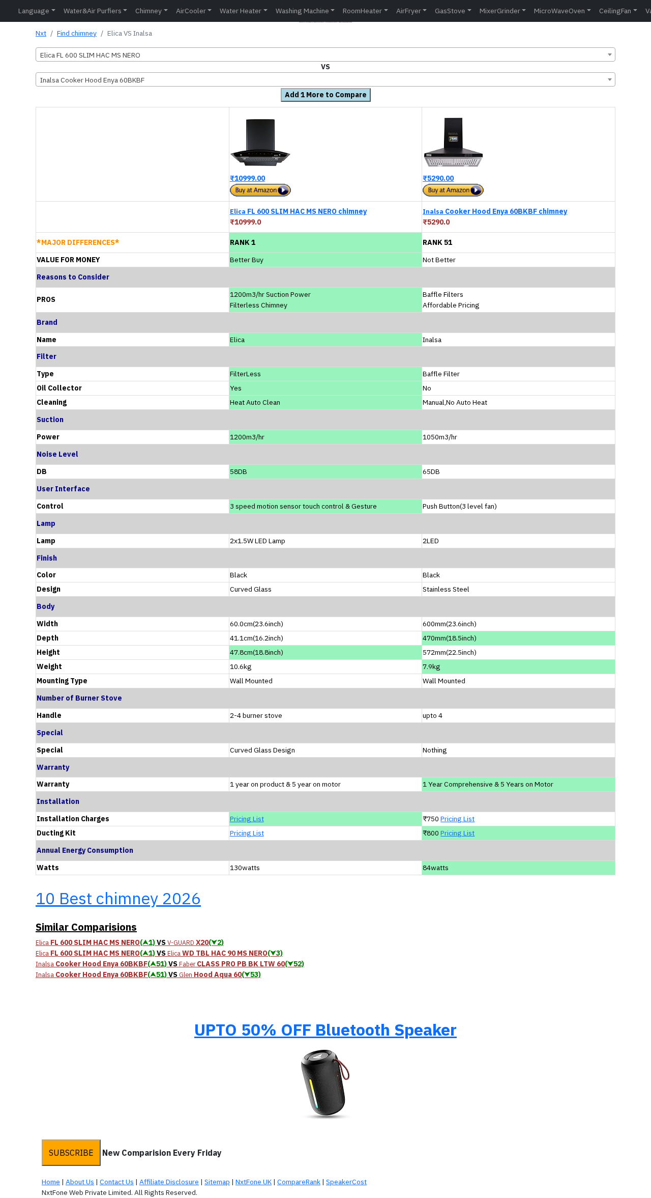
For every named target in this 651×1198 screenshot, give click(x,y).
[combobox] (325, 54)
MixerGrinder (500, 10)
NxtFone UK (253, 1181)
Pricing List (247, 818)
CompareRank (298, 1181)
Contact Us (117, 1181)
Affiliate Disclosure (169, 1181)
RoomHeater (362, 10)
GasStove (450, 10)
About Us (80, 1181)
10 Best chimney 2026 (118, 898)
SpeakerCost (346, 1181)
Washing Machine (302, 10)
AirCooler (191, 10)
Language (33, 10)
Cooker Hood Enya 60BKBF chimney (495, 211)
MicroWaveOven (559, 10)
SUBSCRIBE (71, 1153)
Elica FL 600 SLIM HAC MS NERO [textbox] (90, 55)
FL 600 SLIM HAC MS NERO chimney (298, 211)
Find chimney (77, 33)
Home (51, 1181)
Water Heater (240, 10)
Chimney (148, 10)
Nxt (41, 33)
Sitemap (217, 1181)
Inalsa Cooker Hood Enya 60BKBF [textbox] (92, 80)
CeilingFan (615, 10)
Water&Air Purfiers (93, 10)
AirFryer (408, 10)
